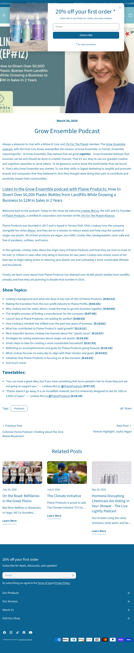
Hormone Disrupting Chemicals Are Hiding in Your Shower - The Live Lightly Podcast (110, 503)
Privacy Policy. (62, 583)
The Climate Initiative (64, 496)
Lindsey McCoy (90, 211)
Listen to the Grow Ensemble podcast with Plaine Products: (55, 189)
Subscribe (86, 35)
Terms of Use (45, 583)
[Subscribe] (73, 575)
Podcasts (19, 408)
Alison (31, 230)
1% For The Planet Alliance (97, 216)
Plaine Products (15, 216)
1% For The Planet (77, 144)
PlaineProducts (73, 386)
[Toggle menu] (3, 15)
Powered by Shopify (25, 639)
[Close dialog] (120, 7)
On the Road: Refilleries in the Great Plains (20, 498)
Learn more (9, 521)
